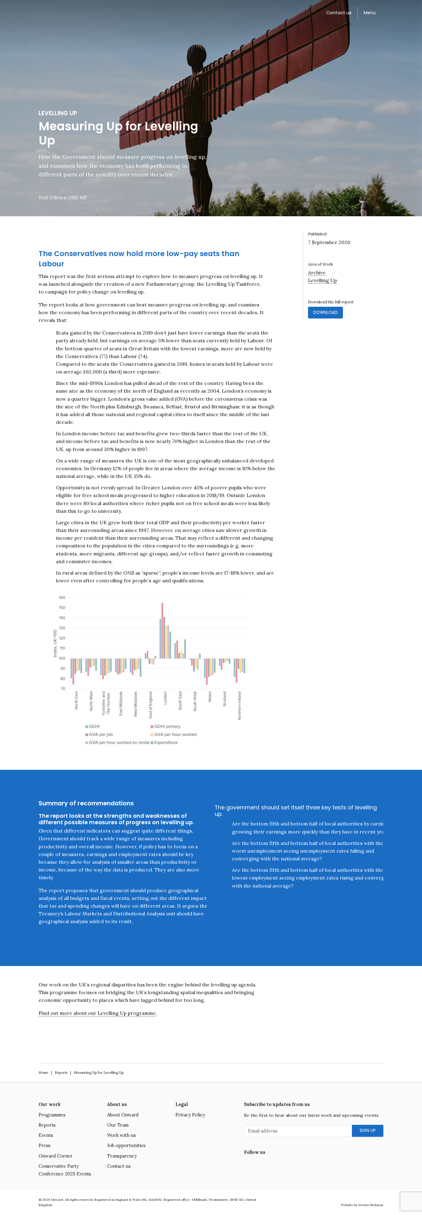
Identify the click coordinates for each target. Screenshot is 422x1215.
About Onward (123, 1115)
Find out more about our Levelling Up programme (97, 1013)
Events (46, 1135)
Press (44, 1145)
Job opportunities (126, 1145)
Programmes (52, 1115)
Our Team (118, 1125)
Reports (61, 1072)
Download (325, 312)
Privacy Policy (190, 1115)
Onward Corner (56, 1156)
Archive (317, 272)
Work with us (121, 1135)
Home (43, 1072)
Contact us (339, 13)
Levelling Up (322, 280)
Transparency (122, 1156)
